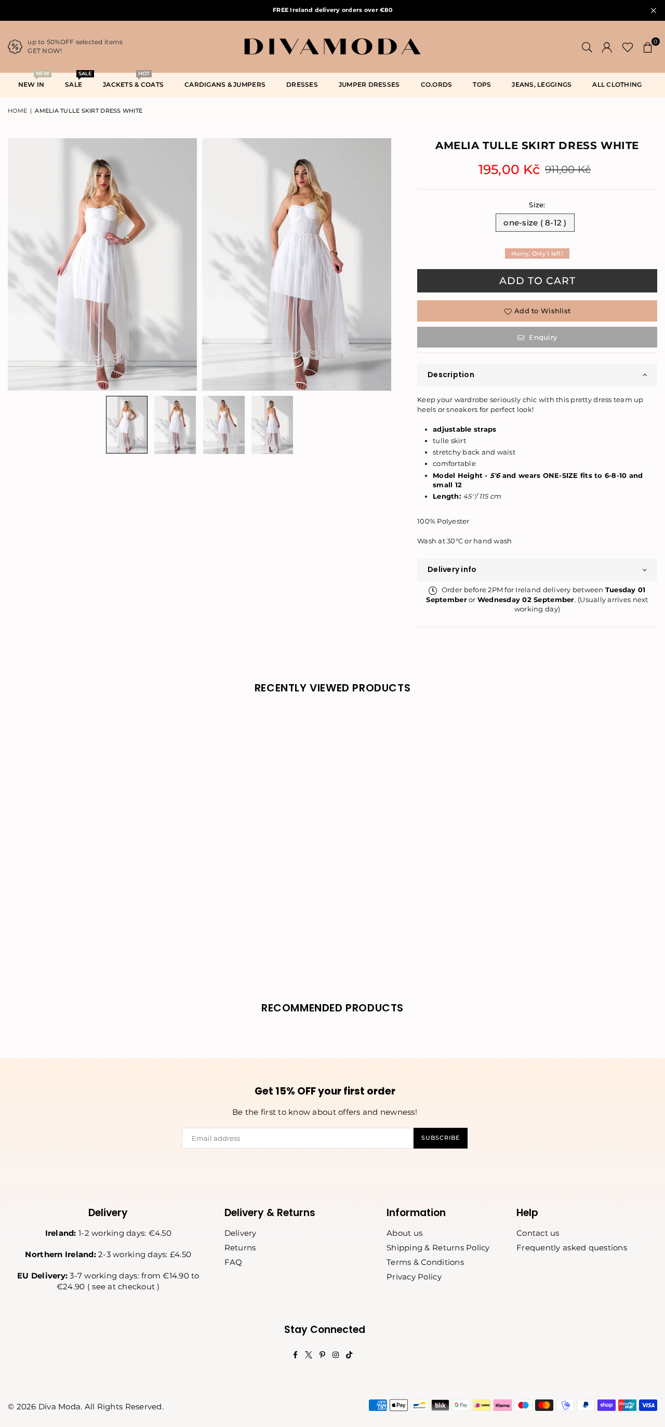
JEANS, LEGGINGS (541, 84)
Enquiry (542, 337)
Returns (240, 1247)
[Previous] (22, 264)
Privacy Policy (414, 1277)
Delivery (240, 1233)
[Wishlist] (628, 46)
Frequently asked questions (571, 1247)
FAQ (233, 1262)
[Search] (587, 46)
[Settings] (607, 46)
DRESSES (302, 84)
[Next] (377, 264)
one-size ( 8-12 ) (534, 223)
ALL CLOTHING (617, 84)
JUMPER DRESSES (369, 84)
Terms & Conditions (425, 1262)
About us (404, 1233)
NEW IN (33, 81)
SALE (77, 81)
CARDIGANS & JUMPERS (224, 84)
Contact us (538, 1233)
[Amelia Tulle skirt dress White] (127, 424)
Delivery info (452, 569)
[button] (648, 46)
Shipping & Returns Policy (438, 1247)
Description (451, 374)
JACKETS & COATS (133, 81)
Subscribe (440, 1137)
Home (17, 110)
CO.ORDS (437, 84)
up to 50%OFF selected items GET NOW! (75, 46)
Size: (537, 205)
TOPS (482, 84)
